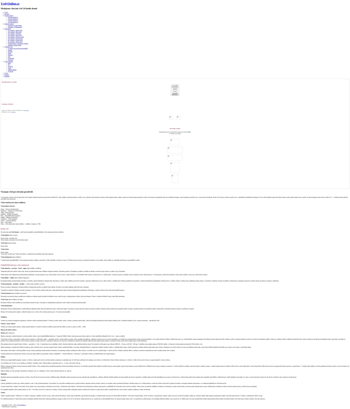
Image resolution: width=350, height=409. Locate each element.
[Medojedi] (175, 182)
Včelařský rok (8, 47)
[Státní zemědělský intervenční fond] (175, 160)
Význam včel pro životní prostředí (18, 48)
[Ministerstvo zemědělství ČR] (175, 153)
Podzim (10, 52)
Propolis (10, 66)
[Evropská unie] (175, 144)
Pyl (9, 65)
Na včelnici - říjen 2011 (15, 32)
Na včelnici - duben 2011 (15, 42)
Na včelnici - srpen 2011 (15, 35)
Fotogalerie (7, 29)
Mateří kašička (12, 70)
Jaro (9, 56)
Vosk (9, 68)
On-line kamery (8, 15)
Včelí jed (10, 71)
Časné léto (11, 58)
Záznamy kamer (9, 24)
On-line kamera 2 (13, 19)
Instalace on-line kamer (14, 45)
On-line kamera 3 (13, 20)
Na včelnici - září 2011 (14, 33)
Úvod (6, 12)
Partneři (6, 75)
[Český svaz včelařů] (175, 172)
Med (9, 63)
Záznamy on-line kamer (15, 25)
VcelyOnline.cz (10, 3)
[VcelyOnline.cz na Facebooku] (171, 119)
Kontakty (7, 76)
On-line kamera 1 (13, 17)
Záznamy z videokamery (15, 27)
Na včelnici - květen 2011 (15, 40)
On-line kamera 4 (13, 22)
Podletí (10, 50)
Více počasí (175, 93)
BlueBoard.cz (175, 94)
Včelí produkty (8, 61)
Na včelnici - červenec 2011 (16, 37)
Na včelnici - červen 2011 (15, 38)
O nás (6, 73)
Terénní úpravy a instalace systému (18, 43)
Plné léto (10, 60)
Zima (9, 53)
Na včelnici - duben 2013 (15, 30)
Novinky (6, 14)
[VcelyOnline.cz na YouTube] (179, 119)
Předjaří (10, 55)
